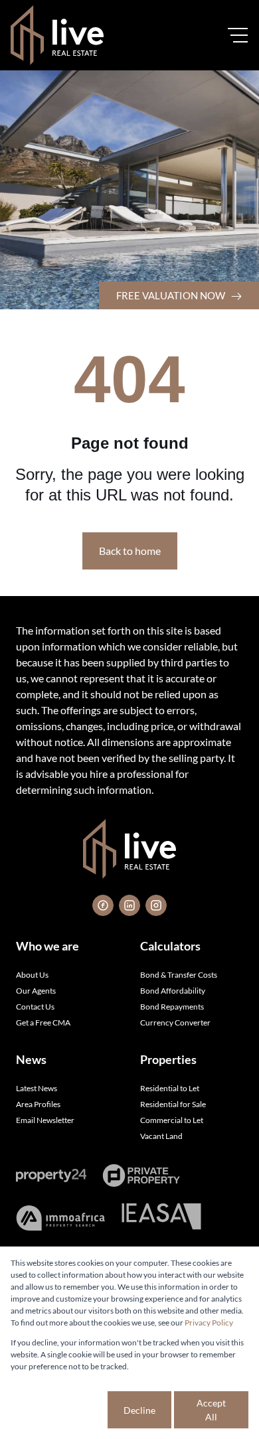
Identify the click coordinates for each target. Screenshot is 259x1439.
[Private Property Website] (141, 1175)
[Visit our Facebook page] (103, 905)
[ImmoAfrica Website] (60, 1218)
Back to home (130, 550)
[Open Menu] (237, 35)
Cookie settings (58, 1409)
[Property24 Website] (51, 1175)
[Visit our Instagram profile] (156, 905)
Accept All (211, 1409)
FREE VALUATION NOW (171, 295)
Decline (139, 1410)
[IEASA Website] (161, 1218)
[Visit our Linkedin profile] (129, 905)
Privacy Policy (209, 1322)
